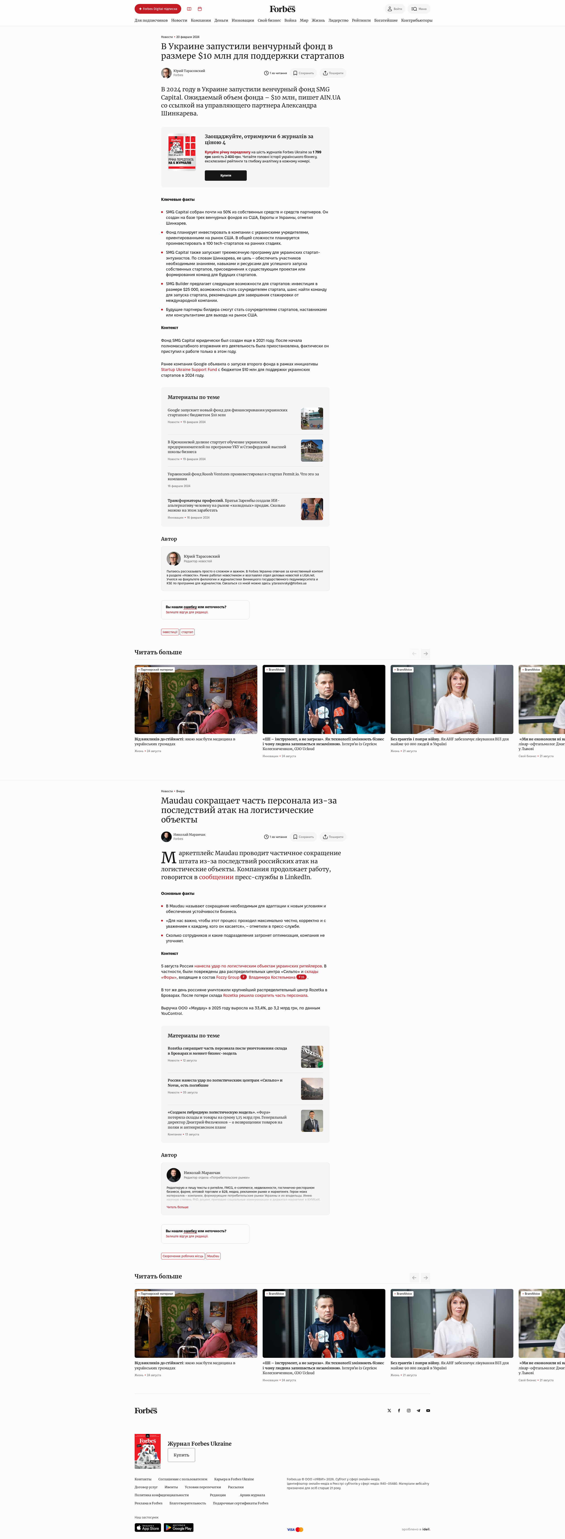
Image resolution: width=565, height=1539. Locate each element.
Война (290, 20)
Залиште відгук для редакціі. (187, 612)
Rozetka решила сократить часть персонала (265, 995)
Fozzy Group (227, 977)
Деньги (221, 20)
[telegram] (418, 1410)
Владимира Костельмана (272, 977)
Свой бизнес (269, 20)
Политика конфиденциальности (162, 1495)
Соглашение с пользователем (182, 1479)
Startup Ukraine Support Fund (189, 369)
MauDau (213, 1256)
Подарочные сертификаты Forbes (240, 1503)
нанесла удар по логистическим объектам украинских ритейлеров (258, 966)
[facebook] (399, 1410)
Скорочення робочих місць (183, 1256)
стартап (187, 632)
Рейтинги (361, 20)
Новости (179, 20)
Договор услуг (146, 1487)
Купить (181, 1455)
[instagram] (409, 1410)
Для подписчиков (151, 20)
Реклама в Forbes (148, 1503)
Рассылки (236, 1487)
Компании (201, 20)
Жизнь (318, 20)
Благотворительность (188, 1503)
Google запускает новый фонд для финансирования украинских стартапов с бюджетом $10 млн (228, 412)
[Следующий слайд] (425, 653)
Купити (225, 175)
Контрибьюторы (417, 20)
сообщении (216, 877)
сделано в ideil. (416, 1529)
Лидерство (338, 20)
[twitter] (389, 1410)
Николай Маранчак (189, 835)
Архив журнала (252, 1495)
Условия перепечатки (203, 1487)
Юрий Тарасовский (189, 71)
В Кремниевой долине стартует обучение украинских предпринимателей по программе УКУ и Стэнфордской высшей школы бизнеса (227, 447)
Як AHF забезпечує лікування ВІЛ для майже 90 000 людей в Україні (450, 741)
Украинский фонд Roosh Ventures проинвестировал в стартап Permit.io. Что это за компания (243, 476)
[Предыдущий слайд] (414, 1278)
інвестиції (170, 632)
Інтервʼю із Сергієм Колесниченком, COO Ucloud (323, 744)
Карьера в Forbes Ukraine (234, 1479)
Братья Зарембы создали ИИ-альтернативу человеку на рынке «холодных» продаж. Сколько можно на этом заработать (226, 505)
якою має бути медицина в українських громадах (185, 741)
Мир (304, 20)
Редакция (218, 1495)
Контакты (143, 1479)
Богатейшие (386, 20)
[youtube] (428, 1410)
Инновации (243, 20)
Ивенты (171, 1487)
